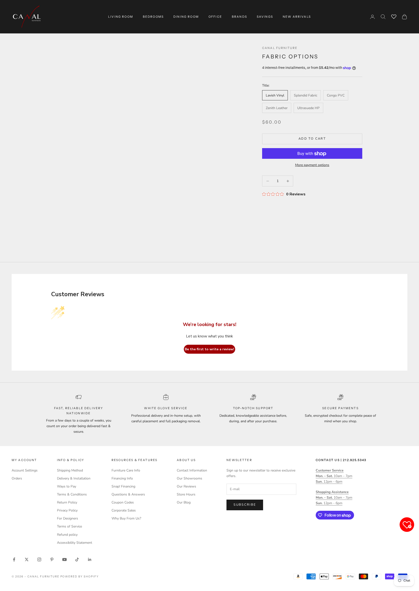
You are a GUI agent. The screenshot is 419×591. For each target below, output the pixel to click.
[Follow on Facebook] (14, 559)
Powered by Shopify (79, 576)
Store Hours (186, 494)
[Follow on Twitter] (26, 559)
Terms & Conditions (72, 494)
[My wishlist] (394, 16)
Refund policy (67, 534)
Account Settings (25, 470)
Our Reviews (186, 486)
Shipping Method (70, 470)
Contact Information (192, 470)
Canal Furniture (280, 48)
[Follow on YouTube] (64, 559)
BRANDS (239, 16)
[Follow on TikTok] (77, 559)
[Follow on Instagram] (39, 559)
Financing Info (122, 478)
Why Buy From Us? (126, 518)
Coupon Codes (123, 502)
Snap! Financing (123, 486)
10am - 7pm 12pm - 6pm (334, 476)
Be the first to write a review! (209, 349)
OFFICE (215, 16)
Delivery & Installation (73, 478)
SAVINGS (265, 16)
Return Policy (67, 502)
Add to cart (312, 139)
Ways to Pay (66, 486)
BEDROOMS (153, 16)
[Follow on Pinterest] (51, 559)
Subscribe (245, 505)
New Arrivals (297, 16)
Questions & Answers (128, 494)
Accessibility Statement (74, 542)
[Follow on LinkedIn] (89, 559)
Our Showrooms (189, 478)
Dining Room (186, 16)
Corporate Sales (124, 510)
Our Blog (184, 502)
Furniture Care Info (126, 470)
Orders (17, 478)
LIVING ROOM (120, 16)
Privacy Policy (67, 510)
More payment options (312, 165)
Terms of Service (69, 526)
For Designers (67, 518)
